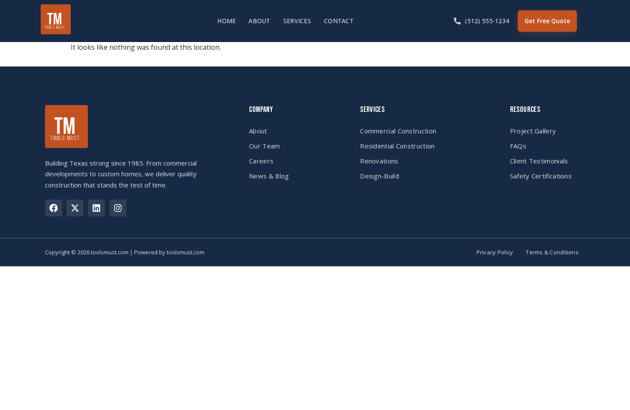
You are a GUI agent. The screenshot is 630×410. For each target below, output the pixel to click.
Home (226, 21)
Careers (261, 161)
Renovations (379, 161)
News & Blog (269, 176)
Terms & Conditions (552, 252)
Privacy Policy (495, 252)
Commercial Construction (398, 131)
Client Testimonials (539, 161)
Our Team (264, 146)
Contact (339, 21)
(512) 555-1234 (487, 21)
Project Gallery (533, 131)
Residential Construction (397, 146)
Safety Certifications (541, 176)
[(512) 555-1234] (457, 21)
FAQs (518, 146)
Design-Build (379, 176)
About (259, 21)
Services (297, 21)
